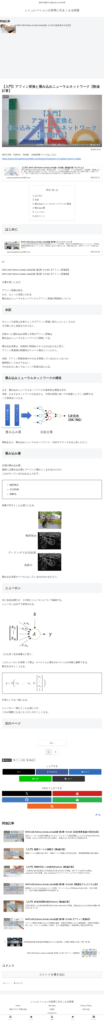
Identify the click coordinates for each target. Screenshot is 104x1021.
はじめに (39, 195)
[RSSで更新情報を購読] (52, 806)
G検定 (52, 1009)
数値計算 (8, 760)
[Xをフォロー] (26, 793)
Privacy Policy (86, 1006)
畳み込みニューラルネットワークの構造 (53, 204)
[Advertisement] (52, 56)
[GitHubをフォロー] (26, 799)
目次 (48, 190)
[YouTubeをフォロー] (77, 793)
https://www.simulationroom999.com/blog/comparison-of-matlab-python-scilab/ (41, 159)
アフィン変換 (20, 760)
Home (18, 1006)
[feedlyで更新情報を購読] (77, 799)
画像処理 (32, 760)
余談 (37, 199)
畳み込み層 (40, 208)
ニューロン (40, 212)
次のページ (40, 216)
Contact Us (52, 1013)
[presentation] (37, 662)
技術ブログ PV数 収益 (18, 1009)
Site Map (52, 1006)
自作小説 (86, 1009)
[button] (68, 779)
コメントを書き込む (52, 974)
